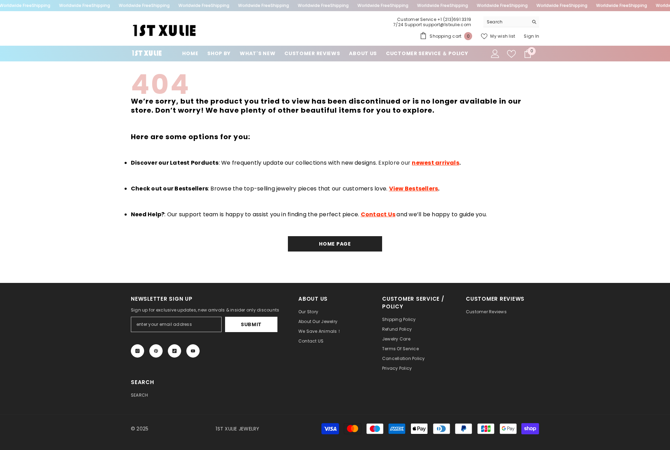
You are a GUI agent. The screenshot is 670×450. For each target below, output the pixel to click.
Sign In (531, 36)
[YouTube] (193, 351)
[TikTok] (174, 351)
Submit (251, 324)
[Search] (511, 21)
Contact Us (378, 214)
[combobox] (505, 21)
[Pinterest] (156, 351)
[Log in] (495, 54)
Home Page (335, 243)
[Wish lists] (511, 54)
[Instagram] (137, 351)
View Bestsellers (413, 189)
